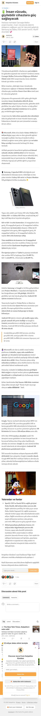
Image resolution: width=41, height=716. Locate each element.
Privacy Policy (20, 690)
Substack (11, 712)
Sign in (37, 3)
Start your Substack (15, 707)
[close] (35, 647)
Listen (37, 36)
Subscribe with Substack (22, 681)
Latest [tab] (9, 621)
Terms (24, 702)
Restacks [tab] (14, 597)
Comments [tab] (6, 597)
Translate (6, 8)
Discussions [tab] (16, 621)
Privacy (18, 702)
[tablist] (10, 597)
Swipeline (9, 35)
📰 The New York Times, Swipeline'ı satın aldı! (16, 628)
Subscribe (30, 3)
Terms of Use (29, 686)
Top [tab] (4, 621)
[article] (20, 633)
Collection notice (32, 702)
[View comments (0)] (10, 42)
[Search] (37, 621)
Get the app (30, 707)
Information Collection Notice (24, 688)
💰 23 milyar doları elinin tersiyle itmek (15, 644)
